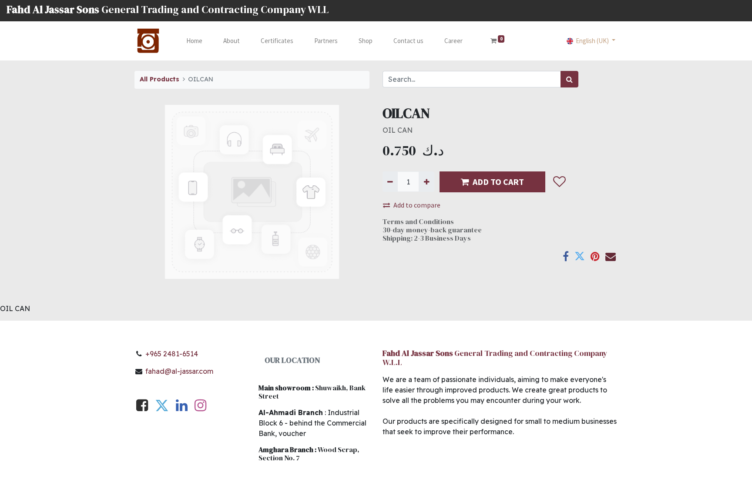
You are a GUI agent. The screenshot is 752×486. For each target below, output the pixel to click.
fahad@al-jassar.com (179, 371)
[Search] (569, 79)
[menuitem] (194, 41)
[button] (559, 182)
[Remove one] (390, 181)
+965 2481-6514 (171, 353)
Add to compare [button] (416, 205)
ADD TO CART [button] (498, 181)
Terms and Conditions (418, 221)
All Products (159, 79)
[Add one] (426, 181)
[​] (142, 407)
